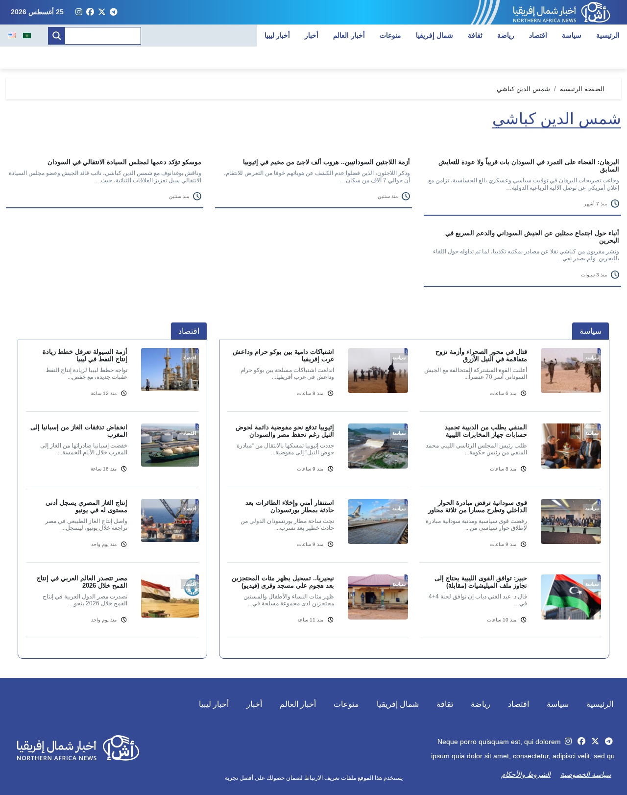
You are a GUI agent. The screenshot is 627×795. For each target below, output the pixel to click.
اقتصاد (538, 35)
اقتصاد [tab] (188, 331)
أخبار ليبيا (277, 35)
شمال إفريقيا (435, 35)
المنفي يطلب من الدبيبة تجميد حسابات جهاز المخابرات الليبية (486, 430)
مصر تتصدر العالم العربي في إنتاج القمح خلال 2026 (82, 581)
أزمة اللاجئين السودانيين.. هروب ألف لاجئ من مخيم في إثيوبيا (326, 162)
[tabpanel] (414, 499)
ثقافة (475, 35)
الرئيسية (608, 35)
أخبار (311, 35)
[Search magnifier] (56, 35)
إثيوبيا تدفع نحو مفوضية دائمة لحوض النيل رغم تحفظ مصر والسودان (285, 430)
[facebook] (90, 12)
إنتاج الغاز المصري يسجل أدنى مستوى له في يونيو (86, 506)
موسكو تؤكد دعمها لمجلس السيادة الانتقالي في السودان (124, 162)
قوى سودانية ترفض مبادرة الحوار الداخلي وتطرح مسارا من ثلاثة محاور (477, 506)
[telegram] (114, 12)
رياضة (505, 35)
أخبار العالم (349, 35)
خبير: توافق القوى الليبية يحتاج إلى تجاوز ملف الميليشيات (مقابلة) (480, 581)
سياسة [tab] (590, 331)
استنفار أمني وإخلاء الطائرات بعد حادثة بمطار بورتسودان (289, 506)
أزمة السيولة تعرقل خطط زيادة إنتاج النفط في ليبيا (85, 355)
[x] (102, 12)
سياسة (571, 35)
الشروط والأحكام (526, 774)
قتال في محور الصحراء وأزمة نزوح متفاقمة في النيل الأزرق (481, 355)
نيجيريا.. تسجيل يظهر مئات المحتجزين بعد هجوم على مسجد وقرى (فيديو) (283, 581)
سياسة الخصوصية (585, 774)
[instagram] (78, 12)
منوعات (390, 35)
